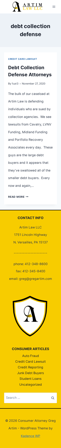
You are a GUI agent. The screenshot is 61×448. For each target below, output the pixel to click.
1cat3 (15, 83)
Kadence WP (30, 436)
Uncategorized (30, 385)
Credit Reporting (30, 367)
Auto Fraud (30, 356)
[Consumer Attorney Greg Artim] (27, 7)
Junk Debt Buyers (30, 373)
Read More (18, 196)
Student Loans (30, 379)
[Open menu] (54, 6)
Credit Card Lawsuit (22, 59)
